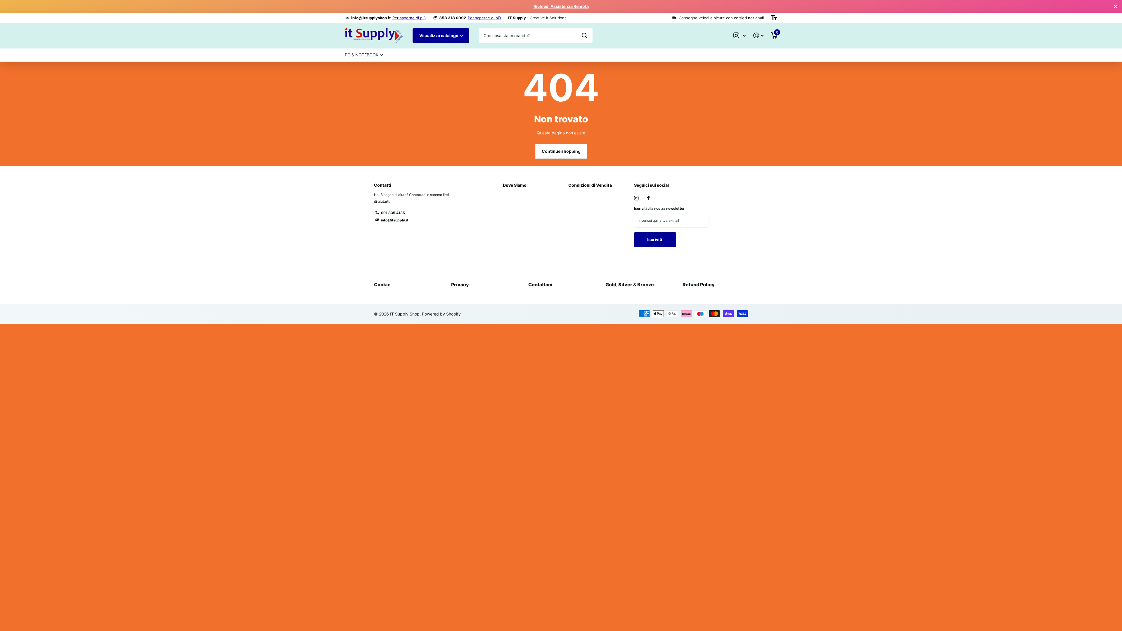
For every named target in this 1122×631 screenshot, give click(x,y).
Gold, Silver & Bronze (629, 284)
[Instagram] (636, 198)
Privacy (460, 284)
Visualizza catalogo (439, 35)
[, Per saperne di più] (739, 35)
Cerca (584, 35)
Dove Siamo (515, 185)
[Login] (758, 35)
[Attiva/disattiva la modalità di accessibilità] (774, 18)
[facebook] (648, 198)
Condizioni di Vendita (590, 185)
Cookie (382, 284)
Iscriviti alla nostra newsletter (659, 208)
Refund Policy (699, 284)
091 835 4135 (393, 213)
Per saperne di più (409, 17)
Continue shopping (561, 151)
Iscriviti (655, 239)
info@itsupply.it (394, 220)
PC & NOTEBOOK (361, 54)
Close (1115, 6)
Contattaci (540, 284)
